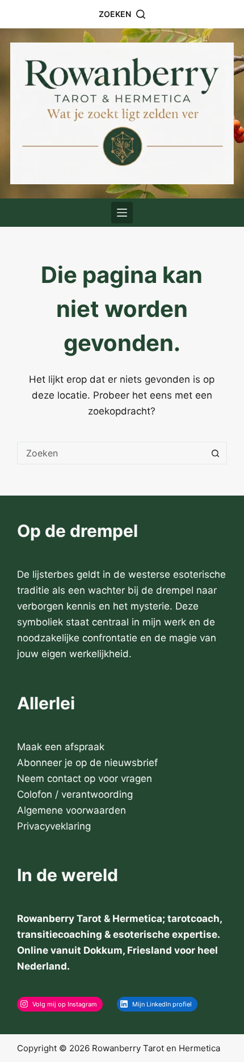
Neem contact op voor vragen (84, 778)
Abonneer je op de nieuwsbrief (87, 762)
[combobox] (111, 453)
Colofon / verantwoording (75, 794)
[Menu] (122, 212)
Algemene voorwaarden (71, 810)
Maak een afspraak (60, 746)
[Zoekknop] (215, 453)
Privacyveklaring (54, 826)
